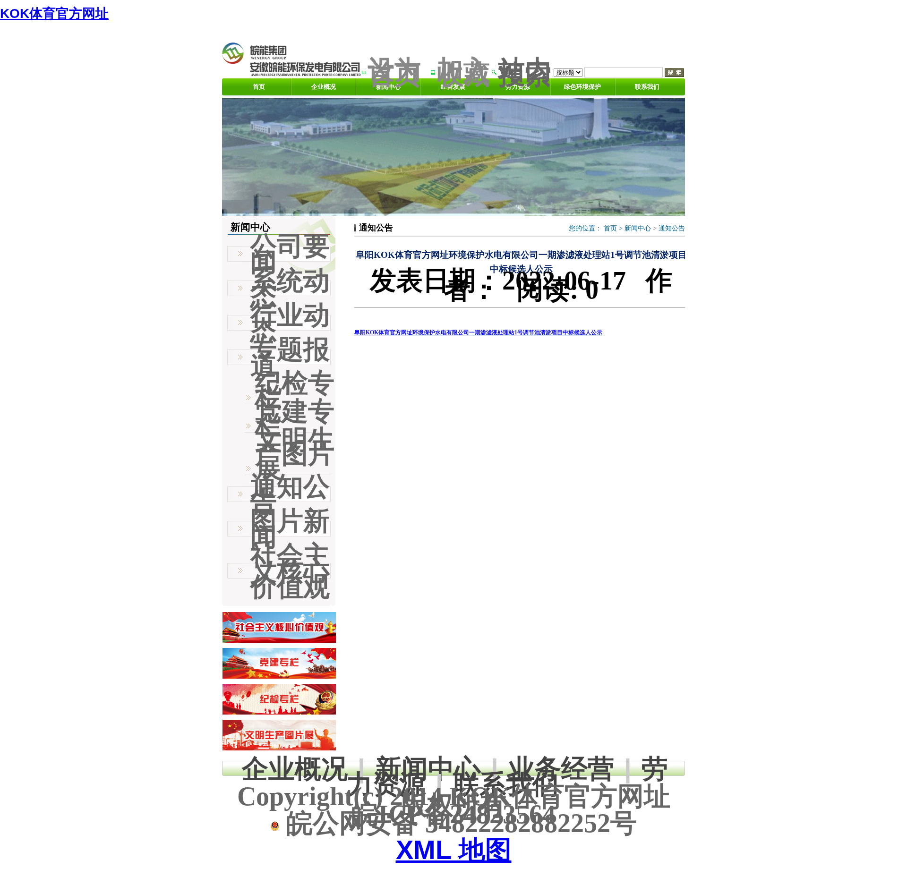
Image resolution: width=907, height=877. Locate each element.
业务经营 (561, 768)
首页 (259, 86)
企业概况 (323, 86)
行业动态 (290, 322)
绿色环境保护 (582, 86)
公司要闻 (290, 253)
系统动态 (290, 288)
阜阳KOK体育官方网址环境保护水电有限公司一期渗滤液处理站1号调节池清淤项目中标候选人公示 (478, 332)
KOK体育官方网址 (54, 13)
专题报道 (290, 357)
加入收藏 (463, 72)
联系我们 (647, 86)
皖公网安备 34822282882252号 (458, 823)
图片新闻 (290, 528)
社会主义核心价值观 (290, 570)
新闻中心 (638, 228)
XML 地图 (454, 850)
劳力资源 (517, 86)
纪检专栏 (294, 390)
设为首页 (394, 72)
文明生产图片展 (294, 454)
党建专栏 (294, 418)
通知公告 (672, 228)
